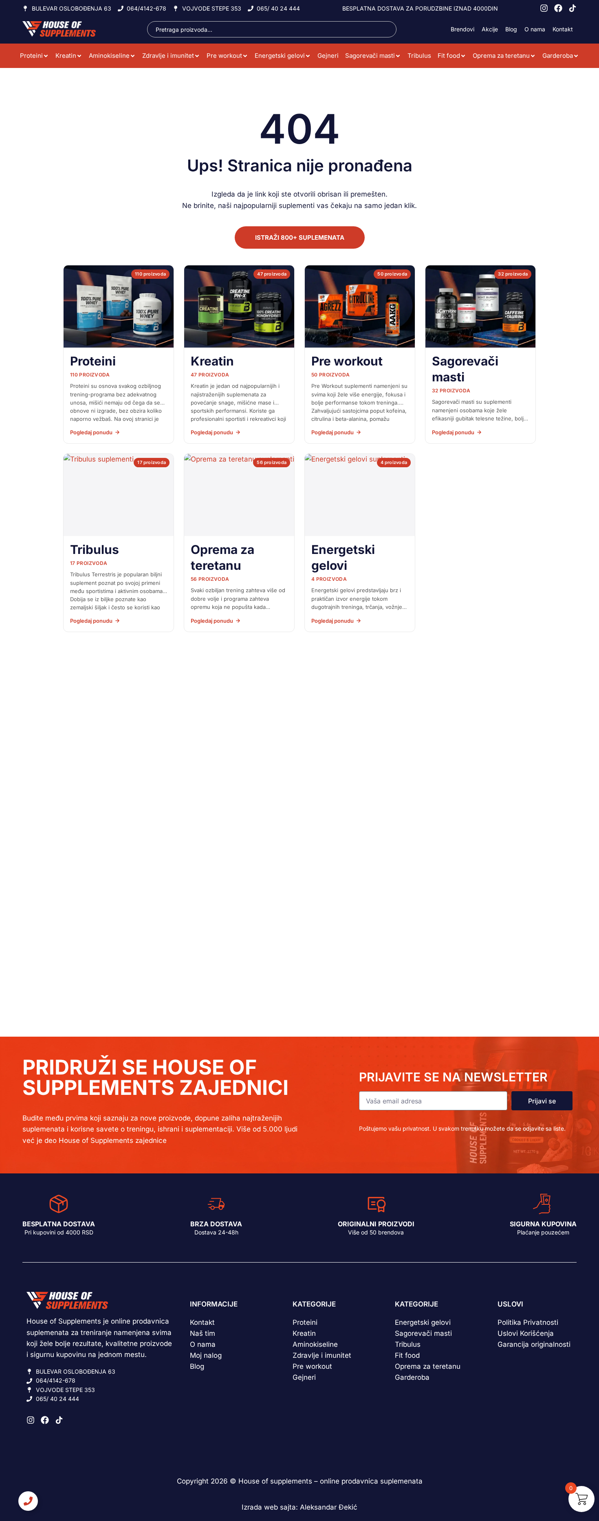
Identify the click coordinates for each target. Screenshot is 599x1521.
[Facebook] (558, 8)
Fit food (449, 55)
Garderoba (557, 55)
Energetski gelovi (280, 55)
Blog (511, 29)
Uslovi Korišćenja (526, 1333)
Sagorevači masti (370, 55)
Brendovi (462, 29)
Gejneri (328, 55)
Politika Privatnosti (528, 1322)
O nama (534, 29)
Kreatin (65, 55)
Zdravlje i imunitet (168, 55)
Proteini (31, 55)
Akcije (490, 29)
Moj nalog (206, 1355)
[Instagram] (544, 8)
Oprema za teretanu (501, 55)
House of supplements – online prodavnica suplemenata (330, 1481)
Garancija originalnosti (534, 1344)
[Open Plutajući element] (28, 1501)
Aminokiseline (109, 55)
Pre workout (224, 55)
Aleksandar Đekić (328, 1507)
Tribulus (419, 55)
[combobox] (271, 29)
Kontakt (563, 29)
